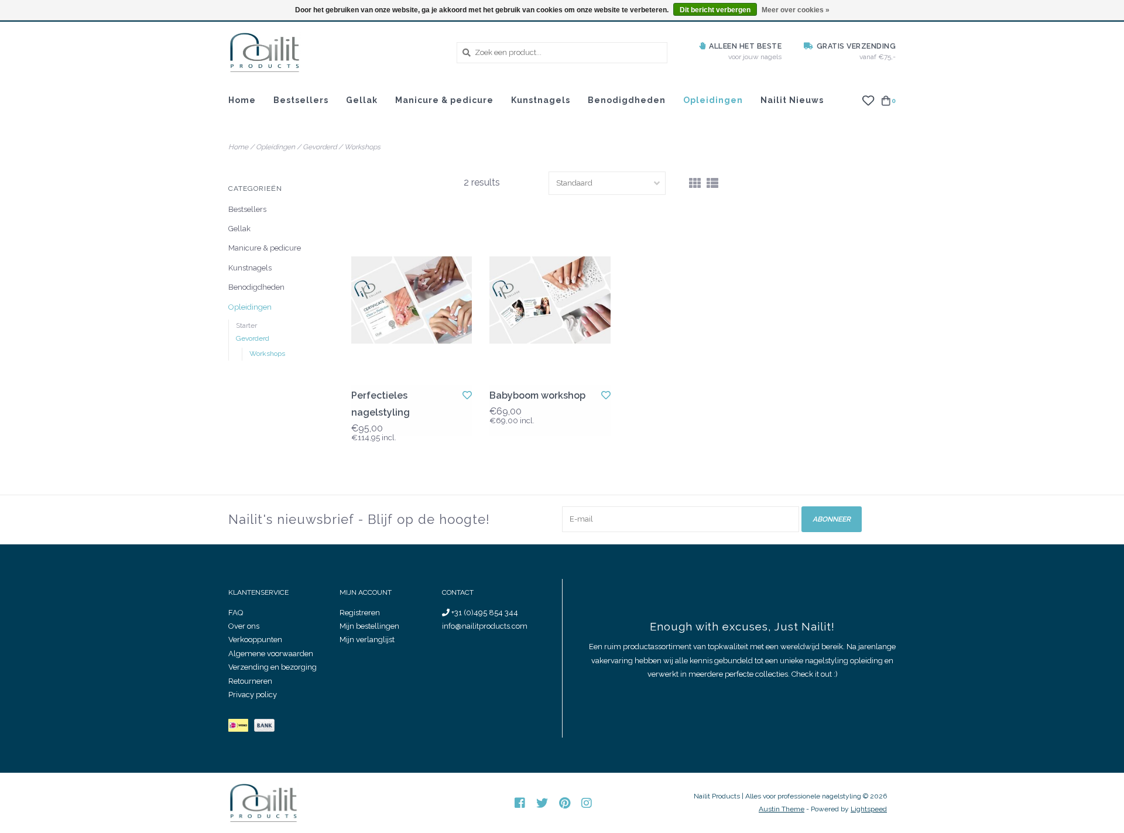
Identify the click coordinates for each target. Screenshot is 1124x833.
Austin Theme (781, 809)
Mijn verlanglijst (367, 639)
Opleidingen (713, 100)
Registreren (360, 612)
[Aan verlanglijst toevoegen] (467, 395)
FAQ (235, 612)
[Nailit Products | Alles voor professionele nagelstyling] (333, 52)
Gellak (362, 100)
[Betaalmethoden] (241, 728)
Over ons (243, 626)
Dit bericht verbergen (715, 10)
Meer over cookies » (796, 10)
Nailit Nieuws (792, 100)
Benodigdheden (627, 100)
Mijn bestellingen (369, 626)
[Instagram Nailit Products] (587, 803)
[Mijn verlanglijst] (868, 99)
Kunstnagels (540, 100)
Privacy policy (252, 694)
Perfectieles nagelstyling (380, 404)
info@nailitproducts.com (484, 626)
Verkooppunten (255, 639)
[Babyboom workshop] (549, 300)
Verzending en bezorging (272, 667)
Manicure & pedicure (444, 100)
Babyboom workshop (537, 395)
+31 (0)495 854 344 (484, 612)
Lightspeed (869, 809)
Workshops (362, 147)
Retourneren (250, 681)
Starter (246, 325)
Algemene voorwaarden (270, 653)
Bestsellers (300, 100)
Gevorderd (320, 147)
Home (242, 100)
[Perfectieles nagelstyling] (411, 300)
